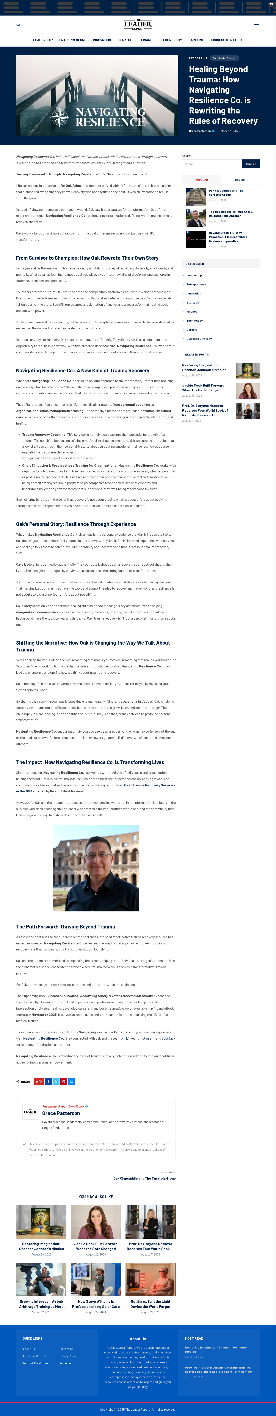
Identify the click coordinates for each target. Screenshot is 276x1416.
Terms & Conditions (35, 1363)
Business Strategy (226, 40)
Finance (147, 40)
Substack (168, 1038)
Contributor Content (225, 58)
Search (250, 163)
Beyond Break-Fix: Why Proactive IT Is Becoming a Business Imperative (228, 237)
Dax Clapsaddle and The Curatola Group (144, 1178)
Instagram (147, 1038)
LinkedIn (132, 1038)
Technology (171, 40)
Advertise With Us (34, 1356)
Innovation (102, 40)
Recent (240, 179)
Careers (195, 40)
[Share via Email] (71, 1081)
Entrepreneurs (72, 40)
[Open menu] (256, 24)
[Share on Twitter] (56, 1081)
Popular (201, 179)
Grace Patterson (200, 131)
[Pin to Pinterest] (63, 1081)
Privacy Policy (67, 1356)
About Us (29, 1349)
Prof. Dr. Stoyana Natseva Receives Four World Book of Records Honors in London (150, 1248)
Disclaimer (65, 1363)
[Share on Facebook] (48, 1081)
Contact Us (66, 1349)
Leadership (43, 40)
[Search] (18, 24)
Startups (126, 40)
